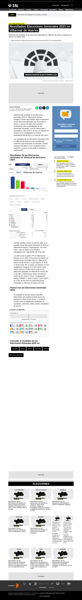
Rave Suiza (21, 1)
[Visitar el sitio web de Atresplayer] (43, 587)
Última (55, 5)
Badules (42, 198)
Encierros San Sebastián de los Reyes (49, 1)
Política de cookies (60, 593)
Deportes (21, 9)
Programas (44, 9)
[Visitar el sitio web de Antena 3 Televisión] (24, 584)
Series (61, 9)
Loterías (28, 9)
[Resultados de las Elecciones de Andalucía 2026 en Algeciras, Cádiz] (19, 521)
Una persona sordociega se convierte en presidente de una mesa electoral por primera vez (65, 174)
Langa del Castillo (35, 201)
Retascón (19, 201)
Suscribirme (66, 146)
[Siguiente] (73, 1)
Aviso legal (42, 593)
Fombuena (26, 201)
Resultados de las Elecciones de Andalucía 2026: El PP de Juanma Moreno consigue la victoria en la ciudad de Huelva (17, 564)
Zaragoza (15, 348)
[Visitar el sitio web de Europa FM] (63, 584)
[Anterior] (9, 1)
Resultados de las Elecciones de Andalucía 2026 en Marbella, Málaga (61, 503)
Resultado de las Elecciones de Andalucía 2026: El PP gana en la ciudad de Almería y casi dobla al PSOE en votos (56, 526)
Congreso (11, 172)
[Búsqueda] (72, 5)
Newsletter (69, 9)
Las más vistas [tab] (59, 157)
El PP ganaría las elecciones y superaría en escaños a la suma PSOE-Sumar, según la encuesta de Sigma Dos (66, 165)
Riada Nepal (37, 1)
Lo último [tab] (70, 157)
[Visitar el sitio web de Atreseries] (52, 584)
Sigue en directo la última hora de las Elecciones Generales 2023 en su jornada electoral (36, 40)
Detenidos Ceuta (14, 1)
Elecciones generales (16, 355)
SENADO (40, 164)
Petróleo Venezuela (29, 1)
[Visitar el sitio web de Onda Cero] (57, 584)
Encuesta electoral (62, 161)
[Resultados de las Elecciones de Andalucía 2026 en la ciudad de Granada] (41, 521)
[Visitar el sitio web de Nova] (41, 584)
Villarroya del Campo (33, 198)
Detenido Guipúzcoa (62, 1)
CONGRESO (22, 164)
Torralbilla (24, 198)
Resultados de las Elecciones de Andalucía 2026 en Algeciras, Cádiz (17, 530)
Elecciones (41, 483)
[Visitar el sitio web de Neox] (35, 584)
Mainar (11, 198)
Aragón (19, 172)
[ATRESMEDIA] (13, 586)
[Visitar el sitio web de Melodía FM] (68, 584)
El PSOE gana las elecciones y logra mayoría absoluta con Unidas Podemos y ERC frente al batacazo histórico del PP (66, 184)
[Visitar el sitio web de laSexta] (29, 584)
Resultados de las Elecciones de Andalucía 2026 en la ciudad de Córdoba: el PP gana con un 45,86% (62, 564)
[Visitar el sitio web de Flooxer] (51, 587)
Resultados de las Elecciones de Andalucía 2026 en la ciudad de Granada (38, 531)
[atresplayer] (65, 5)
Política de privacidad (50, 593)
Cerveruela (12, 201)
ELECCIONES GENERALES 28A (64, 171)
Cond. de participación (44, 596)
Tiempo (36, 9)
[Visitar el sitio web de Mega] (46, 584)
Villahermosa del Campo (15, 204)
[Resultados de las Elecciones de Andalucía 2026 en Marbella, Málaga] (63, 494)
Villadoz (17, 198)
